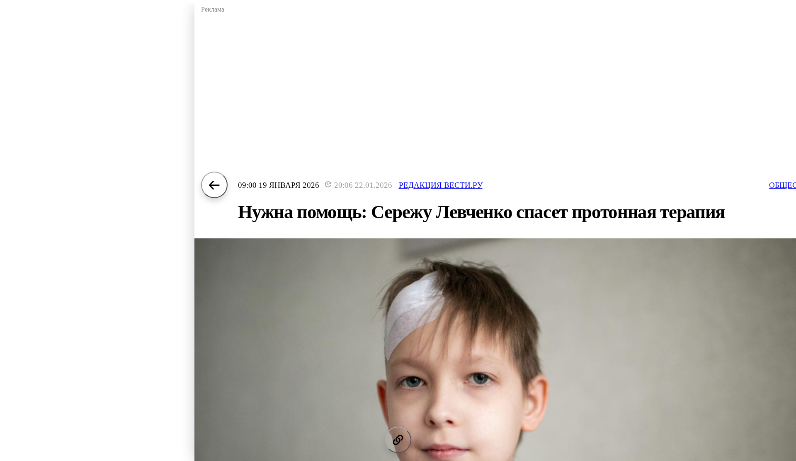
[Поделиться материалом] (398, 440)
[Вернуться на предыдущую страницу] (214, 185)
